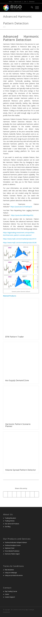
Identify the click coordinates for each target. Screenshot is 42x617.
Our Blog (7, 527)
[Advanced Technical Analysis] (17, 7)
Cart (25, 1)
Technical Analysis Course (13, 545)
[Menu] (36, 7)
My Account (17, 1)
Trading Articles (9, 521)
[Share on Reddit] (36, 494)
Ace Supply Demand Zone (17, 380)
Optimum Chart (9, 548)
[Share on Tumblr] (28, 494)
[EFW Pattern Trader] (21, 316)
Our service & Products (12, 524)
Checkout (31, 1)
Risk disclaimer (9, 570)
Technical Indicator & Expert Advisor (16, 542)
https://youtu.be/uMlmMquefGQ (22, 215)
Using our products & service (14, 575)
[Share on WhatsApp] (14, 494)
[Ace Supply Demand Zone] (21, 359)
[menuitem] (10, 1)
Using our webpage (11, 573)
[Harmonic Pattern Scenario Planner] (21, 403)
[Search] (31, 7)
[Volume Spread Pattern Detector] (21, 449)
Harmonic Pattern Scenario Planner (17, 425)
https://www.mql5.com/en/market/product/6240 (20, 243)
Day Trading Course (11, 591)
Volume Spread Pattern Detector (20, 470)
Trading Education (10, 518)
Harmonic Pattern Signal (12, 554)
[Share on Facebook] (5, 494)
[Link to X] (34, 614)
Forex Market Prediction (12, 551)
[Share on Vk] (32, 494)
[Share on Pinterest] (19, 494)
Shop (10, 1)
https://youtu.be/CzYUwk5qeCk (21, 207)
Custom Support (10, 597)
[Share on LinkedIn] (23, 494)
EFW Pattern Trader (14, 336)
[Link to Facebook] (37, 614)
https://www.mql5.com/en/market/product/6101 (20, 239)
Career (7, 594)
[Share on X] (10, 494)
